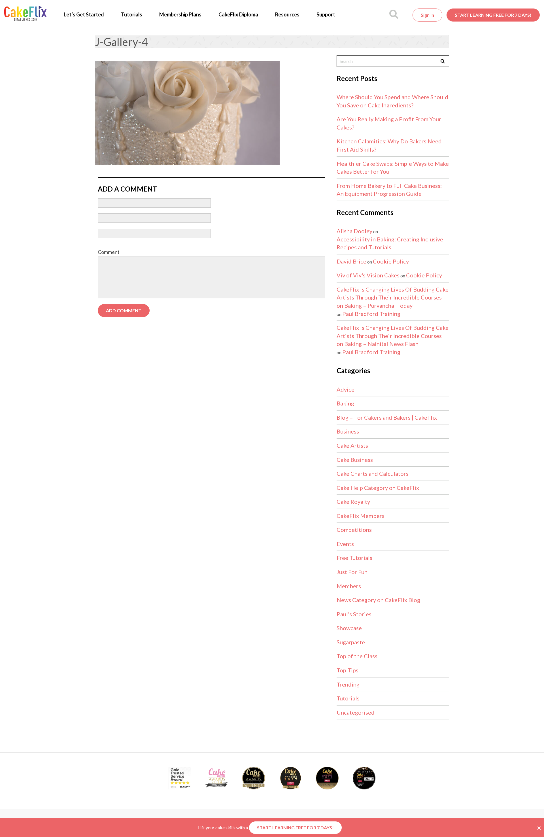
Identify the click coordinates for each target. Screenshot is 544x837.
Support (325, 14)
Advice (345, 389)
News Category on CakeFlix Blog (378, 599)
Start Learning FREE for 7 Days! (493, 15)
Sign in (427, 15)
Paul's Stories (354, 614)
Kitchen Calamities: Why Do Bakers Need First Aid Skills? (389, 145)
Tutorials (131, 14)
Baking (345, 403)
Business (348, 431)
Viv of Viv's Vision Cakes (368, 275)
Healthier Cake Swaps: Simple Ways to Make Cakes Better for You (393, 167)
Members (349, 586)
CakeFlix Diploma (238, 14)
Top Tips (347, 670)
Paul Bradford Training (371, 313)
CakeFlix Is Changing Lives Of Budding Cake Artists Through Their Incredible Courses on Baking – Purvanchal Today (393, 297)
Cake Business (355, 459)
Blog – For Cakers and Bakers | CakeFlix (387, 417)
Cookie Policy (391, 261)
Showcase (349, 627)
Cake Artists (352, 445)
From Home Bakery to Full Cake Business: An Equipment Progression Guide (389, 189)
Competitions (354, 529)
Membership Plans (180, 14)
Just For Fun (352, 571)
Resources (287, 14)
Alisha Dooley (354, 231)
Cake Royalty (353, 501)
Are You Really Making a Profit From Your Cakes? (389, 123)
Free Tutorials (354, 557)
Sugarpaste (351, 642)
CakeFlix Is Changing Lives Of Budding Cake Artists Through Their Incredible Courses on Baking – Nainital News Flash (393, 335)
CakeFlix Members (360, 515)
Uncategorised (356, 712)
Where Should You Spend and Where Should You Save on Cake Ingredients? (392, 101)
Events (345, 543)
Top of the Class (357, 656)
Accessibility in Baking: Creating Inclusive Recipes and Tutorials (390, 243)
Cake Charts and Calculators (373, 473)
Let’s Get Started (84, 14)
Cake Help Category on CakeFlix (378, 487)
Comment (109, 252)
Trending (348, 684)
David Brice (351, 261)
